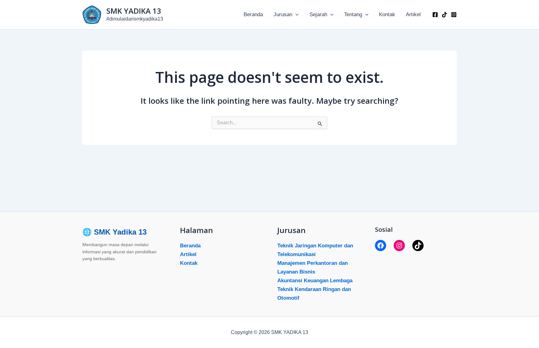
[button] (295, 14)
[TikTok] (418, 245)
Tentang (353, 14)
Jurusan (283, 14)
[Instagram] (454, 14)
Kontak (387, 14)
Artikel (413, 14)
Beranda (253, 14)
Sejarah (318, 14)
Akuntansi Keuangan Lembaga (314, 281)
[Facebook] (435, 14)
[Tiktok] (444, 14)
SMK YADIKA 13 (133, 11)
